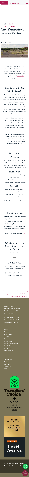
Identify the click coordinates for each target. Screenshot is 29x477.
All (5, 24)
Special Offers (9, 26)
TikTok (6, 369)
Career (6, 336)
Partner (6, 339)
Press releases (8, 341)
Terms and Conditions (11, 343)
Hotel (11, 24)
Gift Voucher (8, 334)
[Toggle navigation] (26, 2)
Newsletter (7, 366)
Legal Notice (8, 348)
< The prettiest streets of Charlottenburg (14, 291)
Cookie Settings (9, 346)
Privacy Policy (8, 350)
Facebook (7, 364)
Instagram (7, 362)
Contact (6, 332)
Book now (4, 2)
